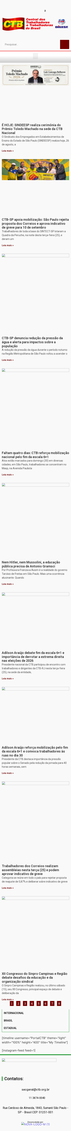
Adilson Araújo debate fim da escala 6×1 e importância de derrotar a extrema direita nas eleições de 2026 (33, 657)
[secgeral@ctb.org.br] (35, 1084)
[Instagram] (32, 10)
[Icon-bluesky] (45, 10)
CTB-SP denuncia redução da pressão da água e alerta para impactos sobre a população (32, 342)
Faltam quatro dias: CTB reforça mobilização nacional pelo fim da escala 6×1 (35, 455)
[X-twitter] (51, 10)
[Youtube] (26, 10)
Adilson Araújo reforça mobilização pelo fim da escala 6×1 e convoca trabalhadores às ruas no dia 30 (35, 751)
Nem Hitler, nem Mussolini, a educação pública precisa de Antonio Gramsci (31, 564)
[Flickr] (39, 10)
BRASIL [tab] (8, 1020)
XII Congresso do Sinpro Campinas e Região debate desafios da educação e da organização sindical (34, 977)
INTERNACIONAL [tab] (14, 1013)
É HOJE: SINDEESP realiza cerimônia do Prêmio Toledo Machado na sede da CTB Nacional (32, 129)
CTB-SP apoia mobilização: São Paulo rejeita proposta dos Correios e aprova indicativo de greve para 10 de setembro (35, 223)
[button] (35, 56)
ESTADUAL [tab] (10, 1028)
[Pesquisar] (64, 44)
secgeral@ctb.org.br (36, 1089)
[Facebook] (20, 10)
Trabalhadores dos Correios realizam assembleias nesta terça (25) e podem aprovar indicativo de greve (30, 870)
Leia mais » (8, 151)
